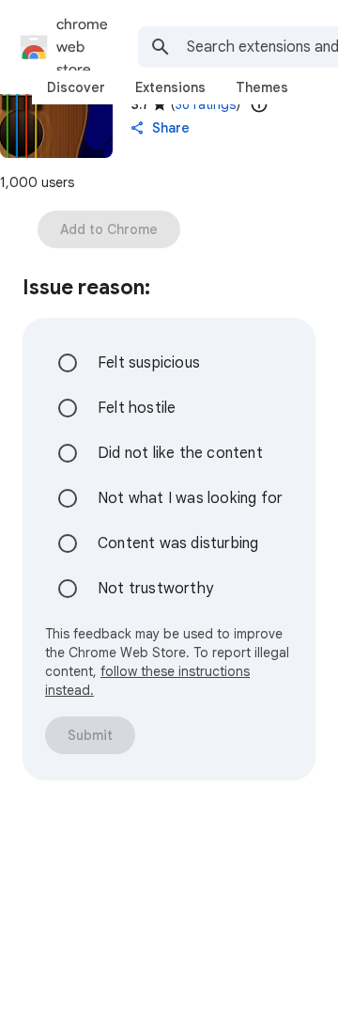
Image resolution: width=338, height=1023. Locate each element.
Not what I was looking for (190, 498)
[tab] (76, 87)
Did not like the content (180, 453)
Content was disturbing (178, 543)
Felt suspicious (149, 363)
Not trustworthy (155, 588)
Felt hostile (137, 408)
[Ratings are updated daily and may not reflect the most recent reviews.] (259, 104)
